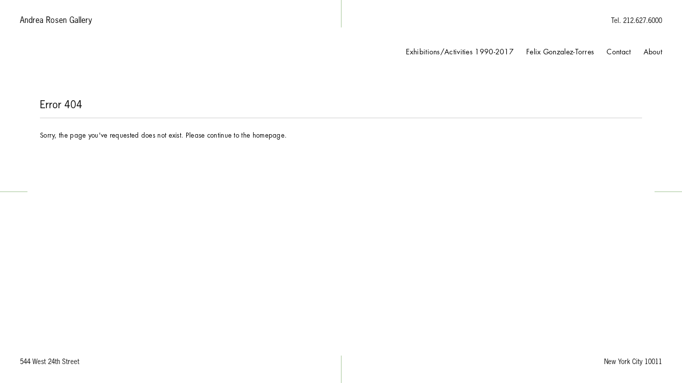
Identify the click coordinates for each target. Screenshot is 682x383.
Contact (619, 51)
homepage (269, 135)
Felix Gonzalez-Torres (560, 51)
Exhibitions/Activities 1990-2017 (460, 51)
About (653, 51)
